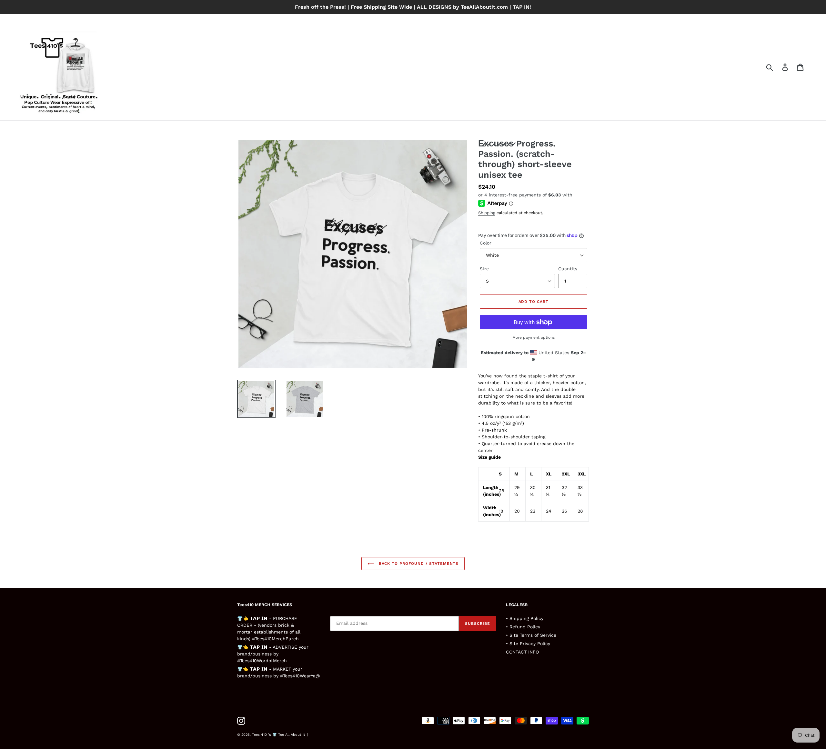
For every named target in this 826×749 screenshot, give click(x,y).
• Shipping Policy (524, 618)
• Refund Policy (523, 626)
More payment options (533, 337)
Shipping (486, 212)
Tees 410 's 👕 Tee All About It (278, 735)
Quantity (567, 268)
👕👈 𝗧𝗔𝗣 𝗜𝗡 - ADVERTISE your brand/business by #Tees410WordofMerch (272, 653)
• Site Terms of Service (531, 635)
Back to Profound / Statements (418, 563)
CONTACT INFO (522, 651)
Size (484, 268)
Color (485, 242)
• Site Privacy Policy (528, 643)
